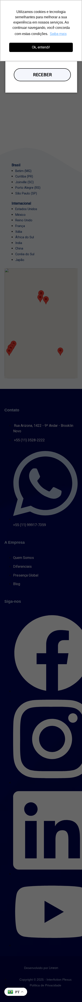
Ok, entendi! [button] (41, 47)
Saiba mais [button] (58, 34)
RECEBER (42, 74)
